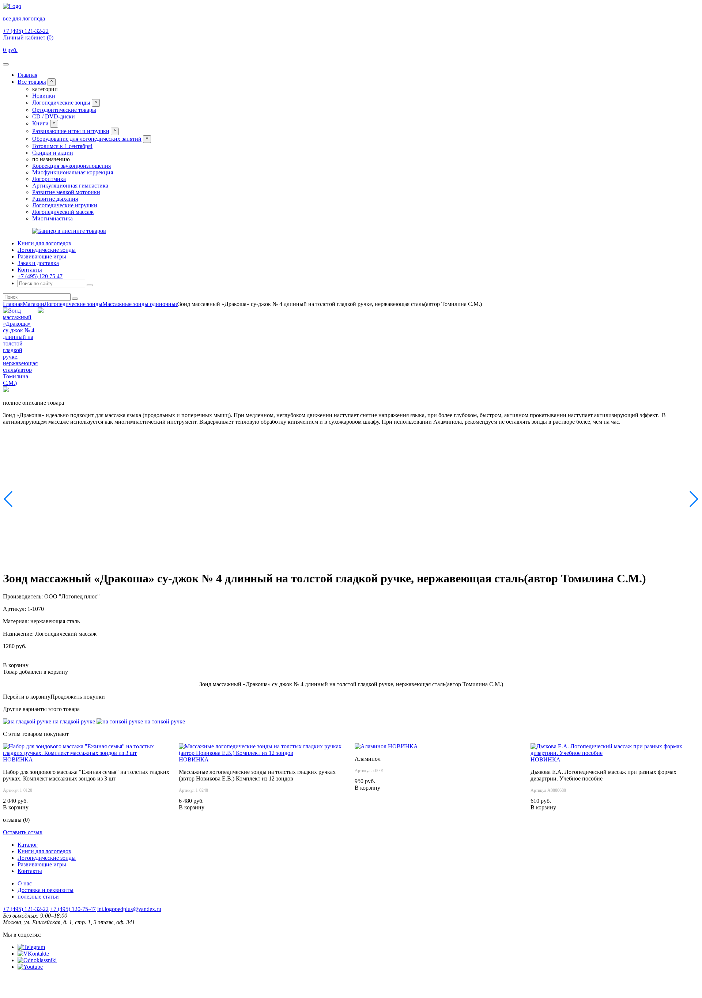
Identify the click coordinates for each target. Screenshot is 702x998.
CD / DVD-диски (53, 116)
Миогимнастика (52, 218)
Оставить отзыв (22, 832)
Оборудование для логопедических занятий (86, 139)
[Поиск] (90, 285)
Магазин (33, 304)
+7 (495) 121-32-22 (26, 31)
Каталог (28, 845)
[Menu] (6, 64)
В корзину (16, 665)
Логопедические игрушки (64, 205)
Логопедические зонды (61, 102)
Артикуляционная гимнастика (70, 185)
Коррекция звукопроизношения (71, 166)
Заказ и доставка (38, 263)
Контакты (30, 269)
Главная (27, 75)
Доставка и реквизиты (45, 890)
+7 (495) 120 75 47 (40, 276)
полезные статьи (38, 896)
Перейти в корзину (26, 696)
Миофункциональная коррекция (72, 172)
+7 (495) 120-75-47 (73, 909)
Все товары (32, 82)
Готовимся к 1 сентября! (62, 146)
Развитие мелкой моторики (66, 192)
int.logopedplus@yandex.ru (129, 909)
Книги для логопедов (44, 243)
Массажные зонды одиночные (140, 304)
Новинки (43, 95)
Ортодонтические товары (64, 110)
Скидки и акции (52, 153)
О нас (25, 883)
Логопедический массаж (63, 212)
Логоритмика (49, 179)
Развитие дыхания (55, 199)
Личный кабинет (24, 37)
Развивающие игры (42, 256)
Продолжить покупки (77, 696)
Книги (40, 123)
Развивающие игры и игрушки (70, 131)
